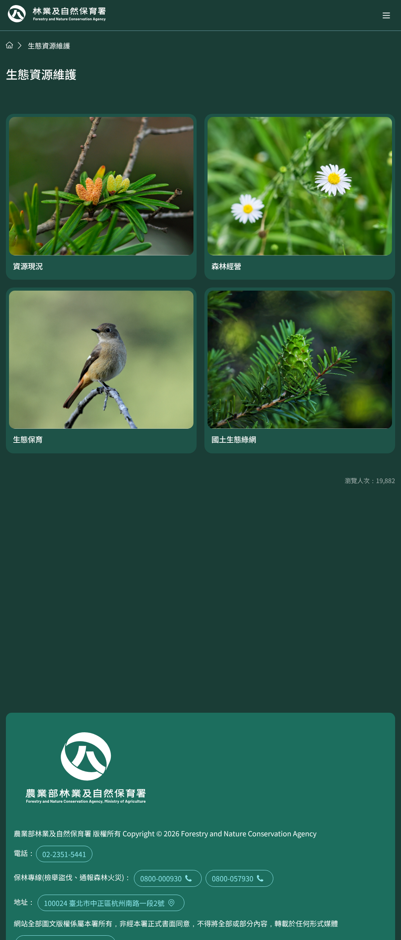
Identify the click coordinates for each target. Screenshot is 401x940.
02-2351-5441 (64, 854)
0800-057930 (232, 878)
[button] (386, 15)
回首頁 (57, 13)
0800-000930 (161, 878)
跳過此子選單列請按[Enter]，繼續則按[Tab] (18, 55)
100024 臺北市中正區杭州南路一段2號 (104, 903)
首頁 (9, 45)
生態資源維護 (49, 45)
